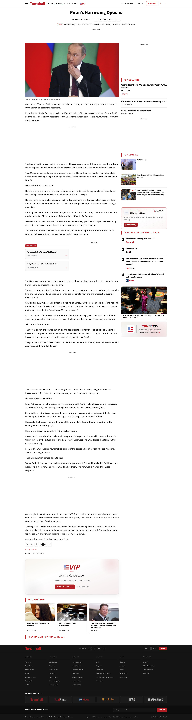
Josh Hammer (76, 681)
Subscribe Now (83, 587)
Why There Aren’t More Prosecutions (67, 624)
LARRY (98, 662)
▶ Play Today (131, 225)
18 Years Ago (142, 160)
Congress (51, 666)
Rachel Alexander (64, 630)
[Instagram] (94, 648)
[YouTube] (103, 648)
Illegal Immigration (54, 681)
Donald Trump (53, 670)
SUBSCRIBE (152, 3)
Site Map (70, 717)
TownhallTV (28, 681)
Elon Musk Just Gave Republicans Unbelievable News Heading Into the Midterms (103, 625)
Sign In (147, 648)
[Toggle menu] (26, 3)
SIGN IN (140, 3)
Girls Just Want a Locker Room (136, 110)
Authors (27, 685)
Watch (27, 673)
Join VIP (162, 648)
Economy (52, 673)
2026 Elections (53, 662)
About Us (122, 662)
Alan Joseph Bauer (78, 677)
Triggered (99, 666)
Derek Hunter (76, 666)
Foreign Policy (53, 677)
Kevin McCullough (77, 670)
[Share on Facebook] (105, 19)
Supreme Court (53, 685)
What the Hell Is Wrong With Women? (38, 624)
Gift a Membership (148, 666)
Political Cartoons (30, 677)
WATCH (67, 3)
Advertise (122, 666)
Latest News (28, 666)
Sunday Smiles (131, 248)
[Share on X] (96, 19)
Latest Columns (29, 670)
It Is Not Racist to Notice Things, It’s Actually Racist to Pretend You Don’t (143, 317)
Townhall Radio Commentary (104, 677)
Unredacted (99, 670)
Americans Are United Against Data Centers (150, 176)
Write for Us (123, 677)
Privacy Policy (40, 717)
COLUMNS (58, 3)
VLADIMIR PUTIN (38, 553)
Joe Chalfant (94, 630)
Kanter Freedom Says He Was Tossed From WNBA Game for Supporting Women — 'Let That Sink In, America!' (144, 261)
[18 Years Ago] (128, 164)
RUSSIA (27, 553)
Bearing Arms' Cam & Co (103, 673)
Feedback (49, 717)
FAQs (154, 648)
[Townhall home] (33, 648)
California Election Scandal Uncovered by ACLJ (144, 101)
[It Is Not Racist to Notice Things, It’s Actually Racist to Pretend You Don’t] (144, 300)
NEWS (50, 3)
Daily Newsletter (148, 670)
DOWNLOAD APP (127, 3)
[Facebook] (99, 648)
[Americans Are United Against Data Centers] (128, 179)
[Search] (161, 3)
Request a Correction (60, 717)
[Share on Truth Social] (101, 19)
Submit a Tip (123, 673)
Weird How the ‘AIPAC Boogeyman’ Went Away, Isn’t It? (144, 86)
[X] (90, 648)
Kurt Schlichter (31, 630)
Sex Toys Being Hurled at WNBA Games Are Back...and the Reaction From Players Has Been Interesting (150, 192)
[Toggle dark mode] (166, 3)
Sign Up (162, 710)
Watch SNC (146, 673)
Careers (122, 670)
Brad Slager (76, 673)
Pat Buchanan (77, 19)
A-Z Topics (53, 657)
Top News (28, 662)
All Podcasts (99, 681)
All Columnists (76, 685)
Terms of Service (29, 717)
